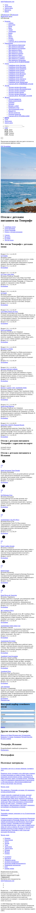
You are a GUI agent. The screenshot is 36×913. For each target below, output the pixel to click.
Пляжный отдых (13, 107)
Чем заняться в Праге (15, 55)
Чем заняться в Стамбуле (16, 58)
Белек (10, 26)
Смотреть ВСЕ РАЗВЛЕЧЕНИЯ (18, 62)
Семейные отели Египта (16, 72)
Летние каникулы (14, 112)
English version (9, 868)
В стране (7, 238)
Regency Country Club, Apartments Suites (14, 388)
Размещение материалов (13, 865)
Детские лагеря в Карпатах (17, 94)
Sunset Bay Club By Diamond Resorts (12, 425)
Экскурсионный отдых (16, 109)
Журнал (7, 97)
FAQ (6, 867)
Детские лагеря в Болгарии (17, 87)
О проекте (8, 856)
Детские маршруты (14, 99)
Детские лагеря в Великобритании (19, 89)
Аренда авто (9, 8)
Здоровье (11, 102)
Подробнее (7, 146)
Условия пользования (12, 862)
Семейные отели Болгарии (17, 67)
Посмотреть (5, 750)
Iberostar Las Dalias (7, 349)
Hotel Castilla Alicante (7, 546)
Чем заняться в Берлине (16, 46)
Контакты (8, 10)
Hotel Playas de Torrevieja (9, 595)
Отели (7, 63)
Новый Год (12, 111)
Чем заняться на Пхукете (16, 57)
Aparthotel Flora (6, 671)
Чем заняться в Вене (15, 50)
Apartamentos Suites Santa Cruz (10, 626)
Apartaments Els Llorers (8, 641)
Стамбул (11, 40)
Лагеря (7, 85)
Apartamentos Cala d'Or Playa (10, 520)
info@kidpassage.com (7, 1)
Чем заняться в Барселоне (16, 45)
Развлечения (9, 43)
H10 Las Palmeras (6, 330)
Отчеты (7, 853)
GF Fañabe (4, 256)
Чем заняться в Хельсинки (17, 60)
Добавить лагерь (10, 860)
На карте (7, 237)
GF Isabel (4, 293)
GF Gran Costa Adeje (7, 274)
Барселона (11, 24)
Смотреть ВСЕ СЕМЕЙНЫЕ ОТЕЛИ (20, 84)
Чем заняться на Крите (15, 53)
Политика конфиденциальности (15, 863)
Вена (10, 28)
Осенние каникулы (14, 114)
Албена (10, 23)
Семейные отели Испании (17, 74)
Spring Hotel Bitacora (7, 406)
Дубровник (12, 31)
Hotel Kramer (5, 570)
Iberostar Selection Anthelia (9, 369)
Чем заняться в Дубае (15, 52)
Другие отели (9, 240)
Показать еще (5, 700)
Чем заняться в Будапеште (16, 48)
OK (2, 146)
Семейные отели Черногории (18, 82)
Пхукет (10, 38)
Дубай (10, 30)
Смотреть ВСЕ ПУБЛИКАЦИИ (18, 116)
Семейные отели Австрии (17, 65)
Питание (11, 104)
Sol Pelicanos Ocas (6, 495)
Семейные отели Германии (17, 68)
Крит (10, 35)
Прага (10, 36)
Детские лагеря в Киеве (16, 92)
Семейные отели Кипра (16, 75)
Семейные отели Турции (16, 80)
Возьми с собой (13, 106)
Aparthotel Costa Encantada (9, 656)
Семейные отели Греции (16, 70)
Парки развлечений (14, 101)
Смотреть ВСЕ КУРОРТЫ (17, 41)
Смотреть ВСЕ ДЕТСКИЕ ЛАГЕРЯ (20, 96)
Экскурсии (8, 6)
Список (7, 235)
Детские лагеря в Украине (17, 90)
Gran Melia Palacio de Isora (9, 311)
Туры (6, 5)
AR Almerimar (5, 686)
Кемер (10, 33)
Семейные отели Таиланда (17, 79)
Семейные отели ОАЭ (15, 77)
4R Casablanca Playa (7, 610)
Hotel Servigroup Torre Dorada (10, 470)
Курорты (7, 21)
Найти (3, 727)
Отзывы (7, 850)
